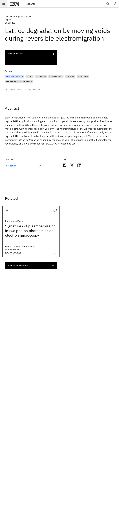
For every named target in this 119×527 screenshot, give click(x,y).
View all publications (17, 265)
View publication (15, 53)
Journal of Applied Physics (18, 16)
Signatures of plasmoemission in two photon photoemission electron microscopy (30, 231)
